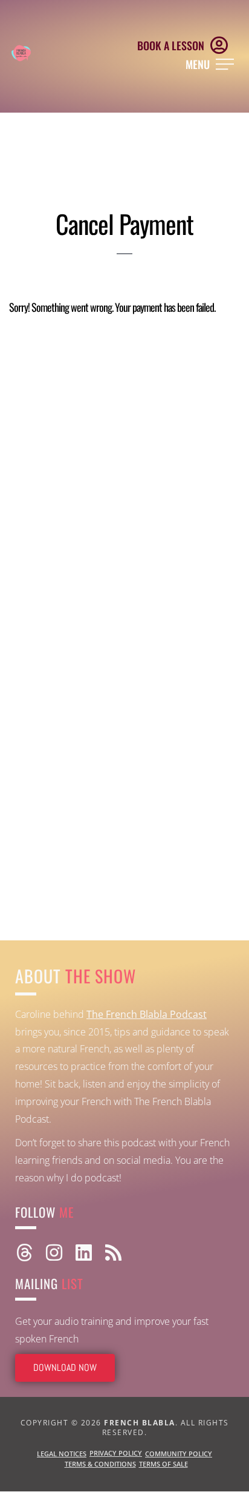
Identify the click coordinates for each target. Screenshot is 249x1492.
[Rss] (113, 1252)
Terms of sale (163, 1463)
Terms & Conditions (100, 1463)
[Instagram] (54, 1252)
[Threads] (24, 1252)
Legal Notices (61, 1453)
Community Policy (178, 1453)
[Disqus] (124, 473)
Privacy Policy (115, 1452)
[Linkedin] (83, 1252)
